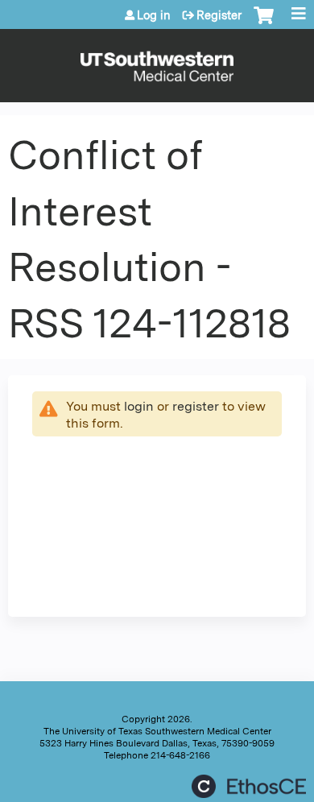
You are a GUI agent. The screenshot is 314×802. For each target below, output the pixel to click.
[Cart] (264, 23)
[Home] (157, 61)
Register (219, 15)
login (139, 406)
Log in (154, 15)
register (195, 406)
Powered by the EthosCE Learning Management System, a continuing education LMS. (249, 786)
